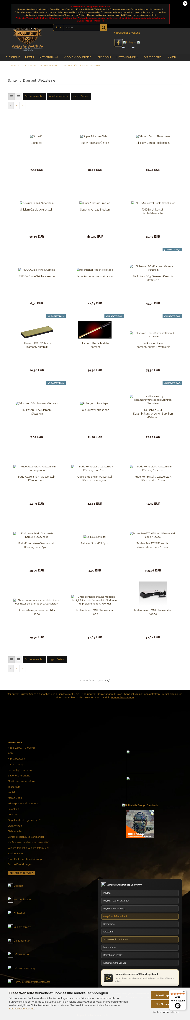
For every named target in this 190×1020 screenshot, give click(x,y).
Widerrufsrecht (22, 927)
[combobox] (34, 96)
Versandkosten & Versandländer (26, 836)
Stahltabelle (15, 831)
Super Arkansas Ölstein (95, 142)
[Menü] (184, 992)
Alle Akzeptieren (166, 995)
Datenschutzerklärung (21, 1008)
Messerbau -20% (49, 57)
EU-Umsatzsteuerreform (21, 781)
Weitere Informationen (166, 1012)
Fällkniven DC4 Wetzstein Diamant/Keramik (37, 345)
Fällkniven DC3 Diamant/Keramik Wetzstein (153, 278)
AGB (10, 753)
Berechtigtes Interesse (20, 770)
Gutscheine (13, 57)
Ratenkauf (13, 809)
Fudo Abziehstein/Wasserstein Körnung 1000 (36, 478)
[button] (11, 96)
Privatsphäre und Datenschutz (24, 803)
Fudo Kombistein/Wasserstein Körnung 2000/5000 (94, 478)
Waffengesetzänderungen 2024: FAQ (28, 842)
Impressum (14, 786)
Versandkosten (22, 899)
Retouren (13, 814)
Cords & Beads (152, 57)
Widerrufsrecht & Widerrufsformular (28, 848)
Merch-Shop (15, 797)
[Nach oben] (179, 982)
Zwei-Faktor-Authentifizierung (25, 859)
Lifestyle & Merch (127, 57)
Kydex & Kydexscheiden (78, 57)
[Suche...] (103, 27)
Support (18, 886)
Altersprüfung (16, 764)
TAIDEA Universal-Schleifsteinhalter (153, 211)
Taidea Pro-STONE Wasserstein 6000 (95, 612)
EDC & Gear (104, 57)
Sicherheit (19, 913)
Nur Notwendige (166, 1004)
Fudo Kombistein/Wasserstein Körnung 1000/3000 (36, 545)
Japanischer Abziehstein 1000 (95, 276)
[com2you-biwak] (27, 32)
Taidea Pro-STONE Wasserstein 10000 (153, 612)
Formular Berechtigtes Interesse (32, 982)
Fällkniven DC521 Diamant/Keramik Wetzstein (153, 345)
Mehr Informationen (122, 697)
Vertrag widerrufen (21, 873)
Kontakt (12, 792)
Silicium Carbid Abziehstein (153, 142)
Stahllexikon (15, 825)
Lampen (171, 57)
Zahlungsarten (16, 853)
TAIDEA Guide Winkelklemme (37, 276)
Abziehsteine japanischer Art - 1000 (37, 612)
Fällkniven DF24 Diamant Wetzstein (37, 411)
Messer (29, 57)
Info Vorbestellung (24, 968)
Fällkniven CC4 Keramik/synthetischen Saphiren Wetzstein (153, 413)
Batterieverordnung (19, 775)
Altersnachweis (16, 759)
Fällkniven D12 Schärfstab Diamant (94, 345)
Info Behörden (22, 954)
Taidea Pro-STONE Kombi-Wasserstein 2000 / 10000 (153, 545)
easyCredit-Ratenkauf (115, 916)
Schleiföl (37, 142)
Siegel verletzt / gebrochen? (24, 820)
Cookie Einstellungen (20, 864)
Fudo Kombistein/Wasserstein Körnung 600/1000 (153, 478)
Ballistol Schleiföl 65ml (95, 543)
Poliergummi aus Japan (95, 409)
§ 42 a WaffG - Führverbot (22, 747)
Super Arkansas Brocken (95, 209)
